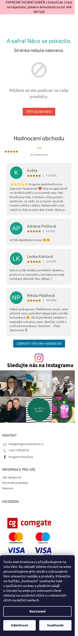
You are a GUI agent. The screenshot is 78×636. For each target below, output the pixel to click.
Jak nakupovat (11, 477)
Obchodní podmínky (15, 483)
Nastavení (37, 611)
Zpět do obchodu (39, 111)
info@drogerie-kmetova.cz (26, 444)
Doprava (7, 488)
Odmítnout (19, 625)
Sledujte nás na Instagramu (40, 365)
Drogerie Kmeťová (21, 457)
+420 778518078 (19, 450)
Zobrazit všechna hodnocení (39, 343)
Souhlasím (55, 625)
